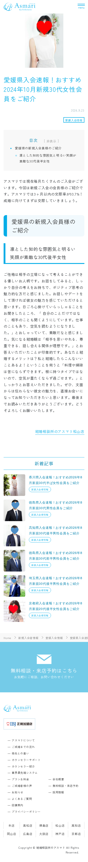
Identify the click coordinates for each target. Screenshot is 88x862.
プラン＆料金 (20, 779)
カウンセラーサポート (26, 760)
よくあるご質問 (22, 799)
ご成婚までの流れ (23, 747)
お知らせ (17, 792)
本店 (11, 825)
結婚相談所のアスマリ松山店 (59, 431)
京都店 (76, 834)
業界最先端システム (25, 772)
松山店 (60, 825)
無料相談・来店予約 (66, 786)
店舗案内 (17, 805)
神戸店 (60, 834)
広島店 (27, 834)
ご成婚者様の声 (22, 786)
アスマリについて (23, 740)
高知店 (76, 825)
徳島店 (44, 825)
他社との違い (20, 753)
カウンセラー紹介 (23, 766)
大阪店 (44, 834)
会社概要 (58, 779)
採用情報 (58, 792)
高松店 (27, 825)
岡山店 (11, 834)
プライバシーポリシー (26, 811)
